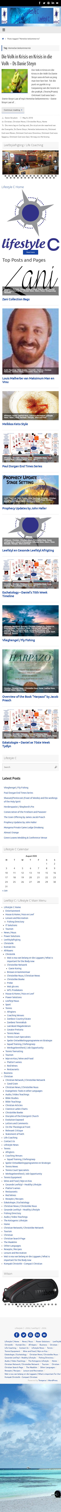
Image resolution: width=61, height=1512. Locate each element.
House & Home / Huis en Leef (19, 914)
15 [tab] (56, 176)
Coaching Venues (15, 1015)
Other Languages (12, 1246)
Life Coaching (10, 1137)
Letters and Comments (16, 1123)
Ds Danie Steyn (20, 129)
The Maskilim (10, 1242)
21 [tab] (25, 178)
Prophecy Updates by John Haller (20, 822)
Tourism (9, 929)
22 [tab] (29, 178)
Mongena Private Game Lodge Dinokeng (23, 827)
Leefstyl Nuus (12, 1001)
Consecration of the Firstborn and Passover (25, 812)
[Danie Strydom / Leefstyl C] (57, 3)
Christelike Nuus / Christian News (23, 975)
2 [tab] (9, 176)
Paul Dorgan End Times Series (18, 793)
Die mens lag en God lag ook (17, 125)
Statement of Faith (14, 1134)
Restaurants (13, 1069)
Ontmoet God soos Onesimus (28, 133)
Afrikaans (8, 950)
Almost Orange (11, 832)
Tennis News (13, 1033)
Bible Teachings (13, 1101)
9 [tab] (34, 176)
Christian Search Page (14, 1238)
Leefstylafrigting (12, 939)
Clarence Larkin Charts (16, 1109)
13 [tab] (48, 176)
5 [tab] (20, 176)
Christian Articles (14, 1105)
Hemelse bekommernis (37, 129)
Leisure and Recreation (16, 918)
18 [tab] (14, 178)
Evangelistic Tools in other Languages (23, 1091)
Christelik (8, 943)
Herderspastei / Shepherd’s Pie (19, 807)
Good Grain (12, 1083)
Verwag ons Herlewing (39, 137)
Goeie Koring (15, 968)
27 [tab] (47, 178)
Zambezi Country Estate (19, 1019)
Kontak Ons (9, 947)
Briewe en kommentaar (18, 972)
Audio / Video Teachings (17, 1094)
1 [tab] (5, 176)
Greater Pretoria (15, 1029)
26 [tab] (43, 178)
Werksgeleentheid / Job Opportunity (25, 1047)
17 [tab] (11, 178)
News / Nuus (10, 932)
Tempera (42, 1380)
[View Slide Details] (30, 162)
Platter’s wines (14, 1062)
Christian (8, 121)
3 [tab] (12, 176)
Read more (30, 252)
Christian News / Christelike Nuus (27, 121)
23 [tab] (32, 178)
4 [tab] (16, 176)
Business (8, 1073)
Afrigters (11, 1012)
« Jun (5, 890)
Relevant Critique (14, 1130)
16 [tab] (7, 178)
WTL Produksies (15, 990)
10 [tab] (38, 176)
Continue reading (12, 110)
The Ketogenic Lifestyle (16, 1220)
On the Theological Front (17, 1127)
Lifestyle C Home (12, 907)
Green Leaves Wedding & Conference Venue (25, 837)
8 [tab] (30, 176)
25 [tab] (39, 178)
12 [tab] (45, 176)
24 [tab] (36, 178)
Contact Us (9, 1141)
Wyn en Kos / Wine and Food (19, 1058)
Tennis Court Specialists (18, 1037)
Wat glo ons (13, 986)
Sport (8, 1004)
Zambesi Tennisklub (16, 1022)
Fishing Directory (15, 921)
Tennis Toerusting (14, 1051)
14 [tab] (52, 176)
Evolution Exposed (14, 1120)
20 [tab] (21, 178)
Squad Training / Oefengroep (21, 1044)
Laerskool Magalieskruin (19, 1026)
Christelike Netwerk (17, 965)
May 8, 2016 (28, 118)
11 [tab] (41, 176)
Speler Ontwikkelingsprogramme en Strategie (29, 1040)
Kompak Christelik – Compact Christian (23, 1263)
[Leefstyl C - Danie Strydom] (48, 3)
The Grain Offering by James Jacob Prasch (24, 817)
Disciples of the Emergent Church (22, 1116)
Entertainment (12, 911)
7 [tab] (27, 176)
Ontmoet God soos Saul (19, 137)
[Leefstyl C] (40, 3)
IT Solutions (11, 925)
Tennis (8, 1008)
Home (44, 121)
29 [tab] (54, 178)
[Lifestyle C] (44, 3)
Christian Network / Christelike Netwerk (25, 1080)
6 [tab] (23, 176)
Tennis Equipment (13, 1177)
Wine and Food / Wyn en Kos (18, 1181)
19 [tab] (18, 178)
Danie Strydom (11, 118)
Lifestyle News (11, 1145)
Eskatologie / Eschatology (16, 1202)
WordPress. (53, 1380)
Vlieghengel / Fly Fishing (16, 787)
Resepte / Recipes (14, 1199)
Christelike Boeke (16, 979)
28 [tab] (50, 178)
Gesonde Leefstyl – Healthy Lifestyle (23, 1184)
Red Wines (12, 1066)
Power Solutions (12, 936)
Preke (10, 983)
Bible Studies (11, 1098)
